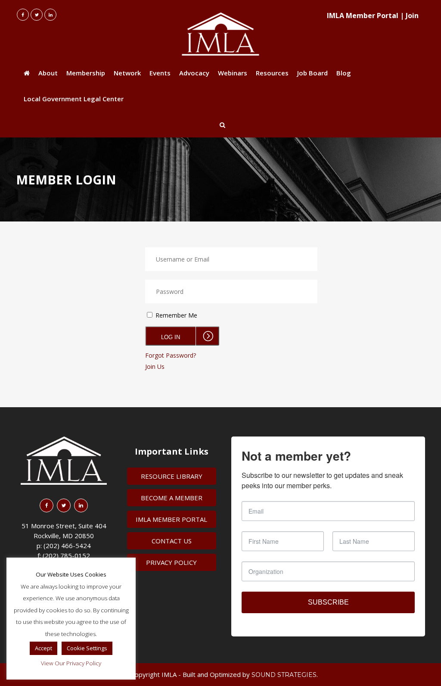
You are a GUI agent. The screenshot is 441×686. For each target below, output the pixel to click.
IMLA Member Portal (362, 15)
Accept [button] (43, 648)
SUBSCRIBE (328, 602)
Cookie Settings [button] (87, 648)
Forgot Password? (170, 355)
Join (412, 15)
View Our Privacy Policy (71, 663)
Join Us (155, 366)
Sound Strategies (284, 675)
